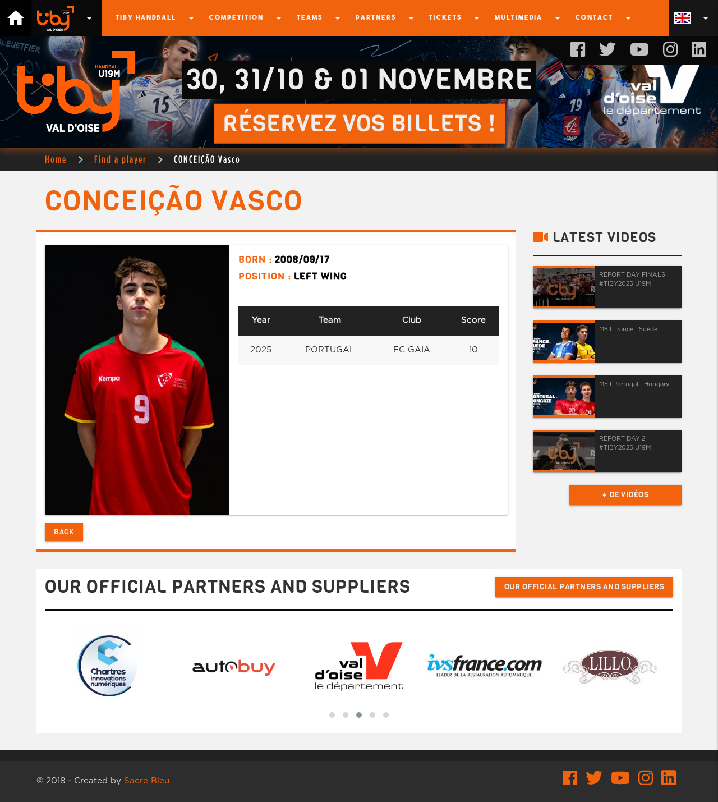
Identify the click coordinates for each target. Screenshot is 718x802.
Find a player (120, 159)
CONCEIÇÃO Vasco (207, 159)
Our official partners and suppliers (584, 586)
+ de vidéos (625, 494)
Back (64, 532)
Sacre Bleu (146, 781)
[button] (332, 715)
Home (56, 159)
